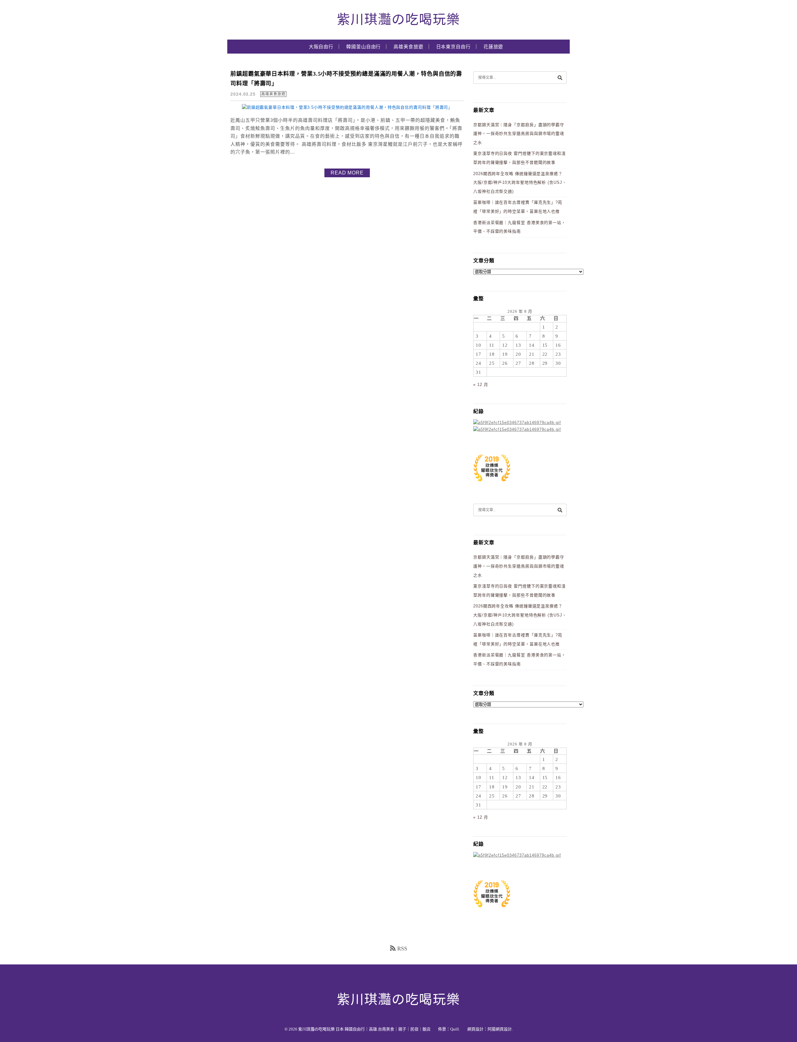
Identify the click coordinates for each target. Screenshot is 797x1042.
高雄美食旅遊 (408, 46)
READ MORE (347, 172)
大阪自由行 (321, 46)
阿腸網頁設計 (500, 1029)
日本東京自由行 (453, 46)
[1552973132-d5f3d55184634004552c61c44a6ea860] (492, 484)
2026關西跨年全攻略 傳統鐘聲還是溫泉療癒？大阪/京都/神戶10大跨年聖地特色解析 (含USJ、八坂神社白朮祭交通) (520, 182)
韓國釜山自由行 (363, 46)
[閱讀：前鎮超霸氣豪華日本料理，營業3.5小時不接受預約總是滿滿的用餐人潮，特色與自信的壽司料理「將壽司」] (347, 107)
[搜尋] (560, 77)
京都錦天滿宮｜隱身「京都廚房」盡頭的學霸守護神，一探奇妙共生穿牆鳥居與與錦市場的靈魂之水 (518, 133)
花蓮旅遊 (493, 46)
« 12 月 (480, 384)
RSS (402, 948)
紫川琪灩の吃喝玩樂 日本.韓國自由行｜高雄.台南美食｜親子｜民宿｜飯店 (364, 1029)
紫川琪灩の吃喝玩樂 (398, 19)
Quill (454, 1029)
